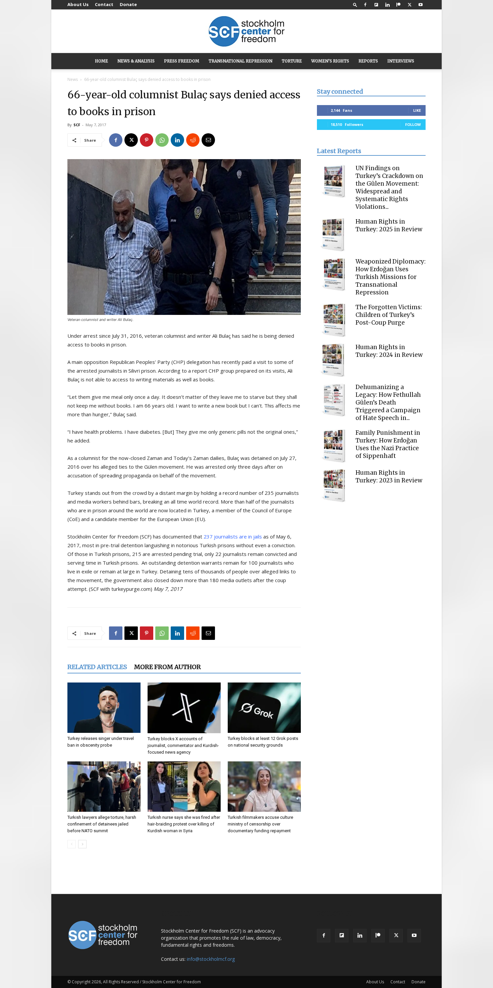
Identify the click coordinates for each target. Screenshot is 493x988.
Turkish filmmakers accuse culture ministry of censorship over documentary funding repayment (260, 824)
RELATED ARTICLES (97, 667)
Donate (128, 4)
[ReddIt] (193, 140)
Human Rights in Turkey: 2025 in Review (388, 225)
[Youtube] (421, 4)
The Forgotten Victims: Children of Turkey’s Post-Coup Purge (388, 314)
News (72, 79)
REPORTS (368, 60)
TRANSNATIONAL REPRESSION (240, 60)
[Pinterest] (146, 140)
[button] (355, 4)
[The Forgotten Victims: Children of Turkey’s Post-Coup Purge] (333, 320)
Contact (104, 4)
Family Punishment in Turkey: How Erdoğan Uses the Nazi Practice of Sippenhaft (387, 444)
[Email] (208, 140)
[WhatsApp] (162, 140)
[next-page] (82, 844)
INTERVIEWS (400, 60)
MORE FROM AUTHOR (167, 667)
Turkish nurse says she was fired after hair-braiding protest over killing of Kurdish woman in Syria (184, 824)
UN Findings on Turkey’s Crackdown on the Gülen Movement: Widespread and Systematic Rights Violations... (389, 187)
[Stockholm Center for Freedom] (246, 31)
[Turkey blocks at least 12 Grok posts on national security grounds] (264, 708)
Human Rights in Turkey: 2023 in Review (388, 476)
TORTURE (292, 60)
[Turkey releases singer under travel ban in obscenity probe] (104, 708)
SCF (76, 124)
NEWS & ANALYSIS (136, 60)
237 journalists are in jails (233, 536)
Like (417, 110)
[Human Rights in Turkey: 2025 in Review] (333, 234)
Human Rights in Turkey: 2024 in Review (389, 351)
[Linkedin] (387, 4)
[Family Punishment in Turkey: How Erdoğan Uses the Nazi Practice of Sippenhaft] (333, 446)
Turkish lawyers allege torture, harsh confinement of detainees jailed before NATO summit (101, 824)
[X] (409, 4)
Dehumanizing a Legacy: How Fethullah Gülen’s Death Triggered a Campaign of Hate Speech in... (388, 402)
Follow (413, 124)
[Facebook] (365, 4)
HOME (101, 60)
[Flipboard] (376, 4)
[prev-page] (71, 844)
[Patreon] (398, 4)
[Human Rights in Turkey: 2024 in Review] (333, 360)
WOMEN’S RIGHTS (330, 60)
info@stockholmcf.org (211, 959)
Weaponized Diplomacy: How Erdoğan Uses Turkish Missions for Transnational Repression (390, 277)
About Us (78, 4)
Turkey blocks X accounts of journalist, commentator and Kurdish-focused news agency (183, 745)
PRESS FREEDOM (181, 60)
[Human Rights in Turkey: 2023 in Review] (333, 486)
